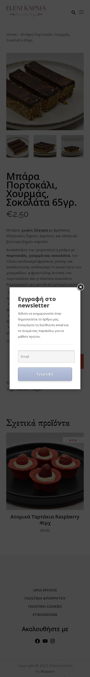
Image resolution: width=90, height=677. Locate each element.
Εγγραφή (45, 374)
